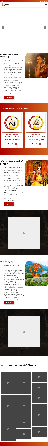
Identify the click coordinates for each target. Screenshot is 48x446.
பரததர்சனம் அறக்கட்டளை (12, 134)
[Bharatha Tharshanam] (5, 4)
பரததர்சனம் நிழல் (36, 134)
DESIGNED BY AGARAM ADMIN (30, 444)
